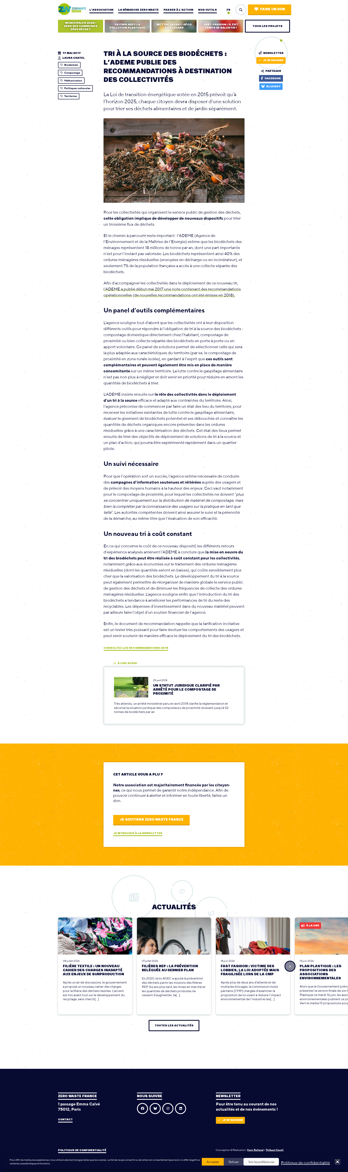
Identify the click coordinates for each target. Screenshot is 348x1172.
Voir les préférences (261, 1162)
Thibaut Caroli (275, 1149)
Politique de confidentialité (305, 1162)
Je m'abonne (273, 60)
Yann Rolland (255, 1149)
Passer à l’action (178, 9)
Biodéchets (71, 64)
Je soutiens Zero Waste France (151, 820)
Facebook (273, 78)
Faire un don (272, 9)
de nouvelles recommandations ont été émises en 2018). (184, 295)
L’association (101, 9)
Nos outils (207, 9)
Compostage (72, 72)
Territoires (70, 96)
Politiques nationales (77, 88)
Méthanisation (73, 80)
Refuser (234, 1162)
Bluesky (273, 86)
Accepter (213, 1162)
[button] (338, 1162)
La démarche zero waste (138, 9)
